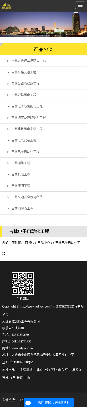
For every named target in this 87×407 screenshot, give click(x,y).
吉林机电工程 (20, 174)
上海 (47, 369)
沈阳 (12, 377)
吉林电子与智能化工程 (27, 106)
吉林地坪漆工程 (22, 208)
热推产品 (8, 369)
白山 (27, 377)
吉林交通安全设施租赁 (27, 197)
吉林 (5, 377)
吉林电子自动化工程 (25, 151)
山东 (61, 369)
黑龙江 (77, 369)
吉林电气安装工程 (23, 140)
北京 (40, 369)
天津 (54, 369)
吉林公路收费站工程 (25, 83)
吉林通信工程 (20, 163)
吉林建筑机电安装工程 (27, 129)
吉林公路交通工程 (23, 72)
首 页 (28, 242)
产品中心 (43, 242)
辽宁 (68, 369)
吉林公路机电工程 (23, 95)
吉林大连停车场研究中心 (28, 61)
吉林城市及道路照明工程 (28, 117)
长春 (20, 377)
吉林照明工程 (20, 185)
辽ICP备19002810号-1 (18, 362)
